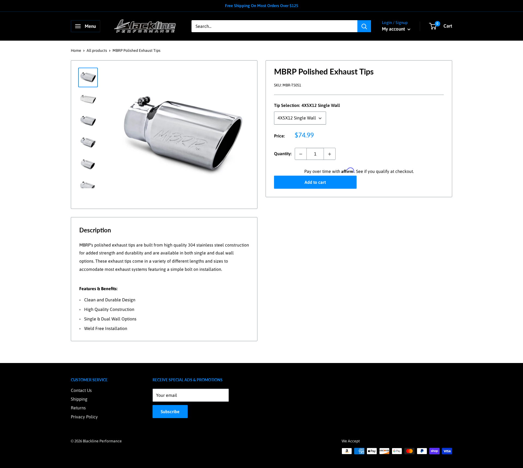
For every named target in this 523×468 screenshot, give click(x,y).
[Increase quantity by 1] (329, 154)
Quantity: (282, 153)
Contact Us (81, 390)
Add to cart (315, 182)
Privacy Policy (84, 416)
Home (76, 50)
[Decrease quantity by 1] (300, 154)
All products (97, 50)
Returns (78, 407)
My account (394, 29)
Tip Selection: (307, 105)
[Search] (364, 26)
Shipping (79, 399)
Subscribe (170, 411)
